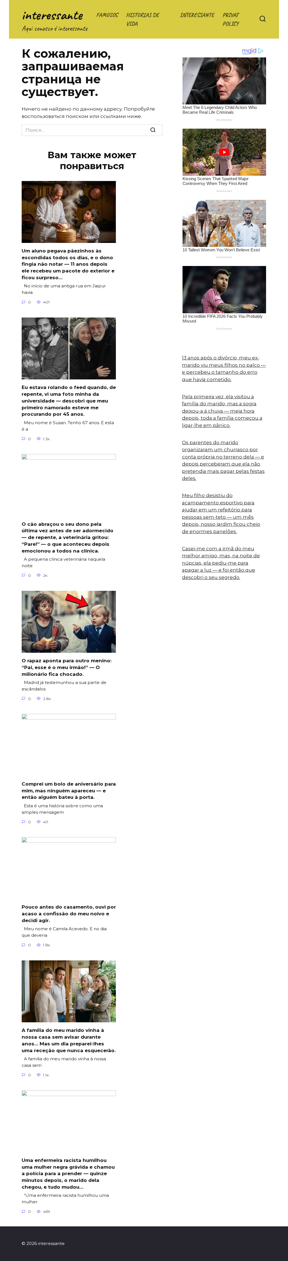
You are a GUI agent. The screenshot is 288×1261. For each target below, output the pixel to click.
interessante (52, 15)
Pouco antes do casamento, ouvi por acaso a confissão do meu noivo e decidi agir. (69, 913)
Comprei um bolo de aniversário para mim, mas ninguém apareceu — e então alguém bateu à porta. (69, 790)
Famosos (107, 15)
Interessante (197, 15)
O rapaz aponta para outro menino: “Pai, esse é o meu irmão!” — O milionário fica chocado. (66, 667)
